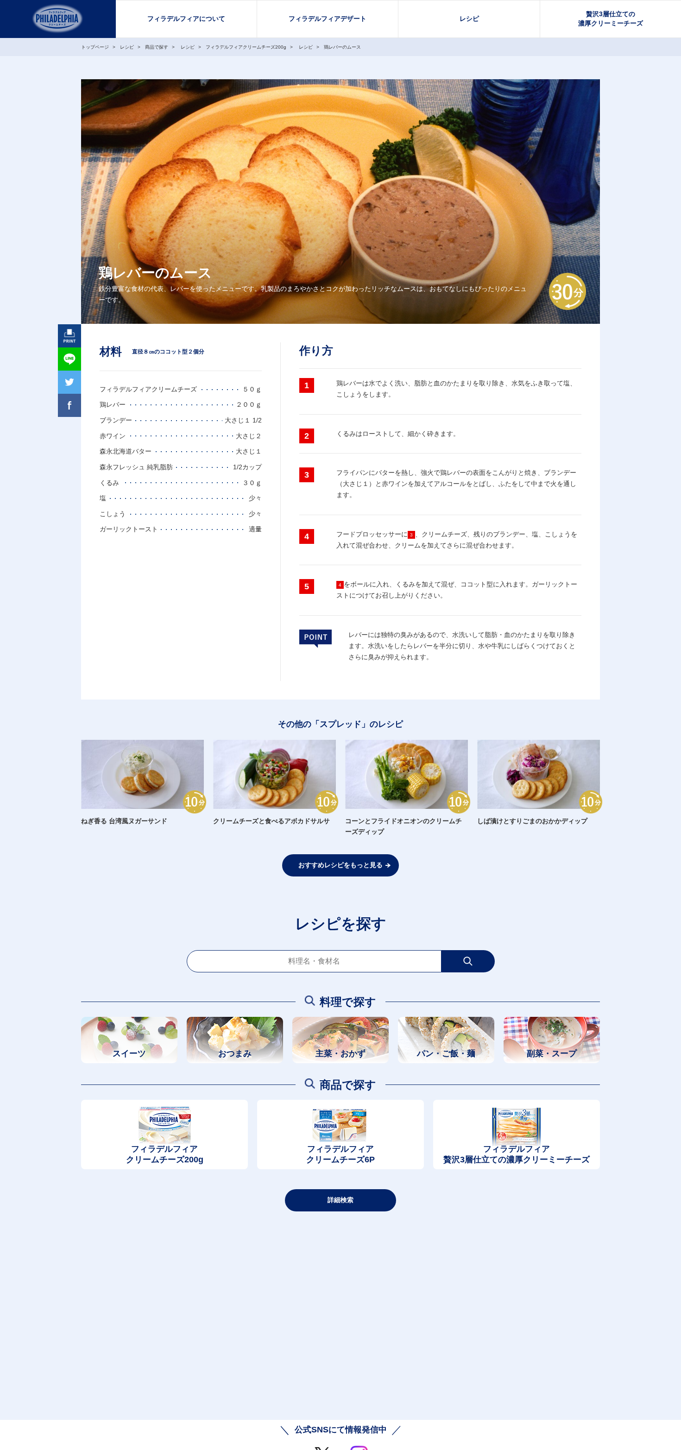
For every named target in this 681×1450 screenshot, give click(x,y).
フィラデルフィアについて (186, 18)
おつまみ (235, 1053)
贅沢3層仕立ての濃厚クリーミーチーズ (610, 18)
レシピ (469, 18)
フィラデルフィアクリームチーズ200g (164, 1154)
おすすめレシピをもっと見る (340, 865)
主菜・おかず (340, 1053)
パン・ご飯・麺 (446, 1053)
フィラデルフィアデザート (327, 18)
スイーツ (129, 1053)
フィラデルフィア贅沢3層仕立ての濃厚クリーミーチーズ (516, 1154)
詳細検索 (340, 1200)
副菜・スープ (552, 1053)
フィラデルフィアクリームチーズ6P (340, 1154)
